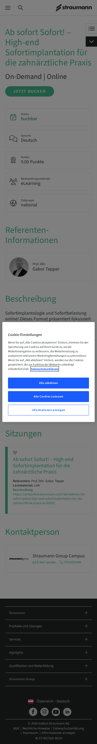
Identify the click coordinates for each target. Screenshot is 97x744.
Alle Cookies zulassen (48, 396)
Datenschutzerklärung (44, 369)
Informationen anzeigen (48, 410)
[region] (48, 372)
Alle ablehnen (48, 383)
